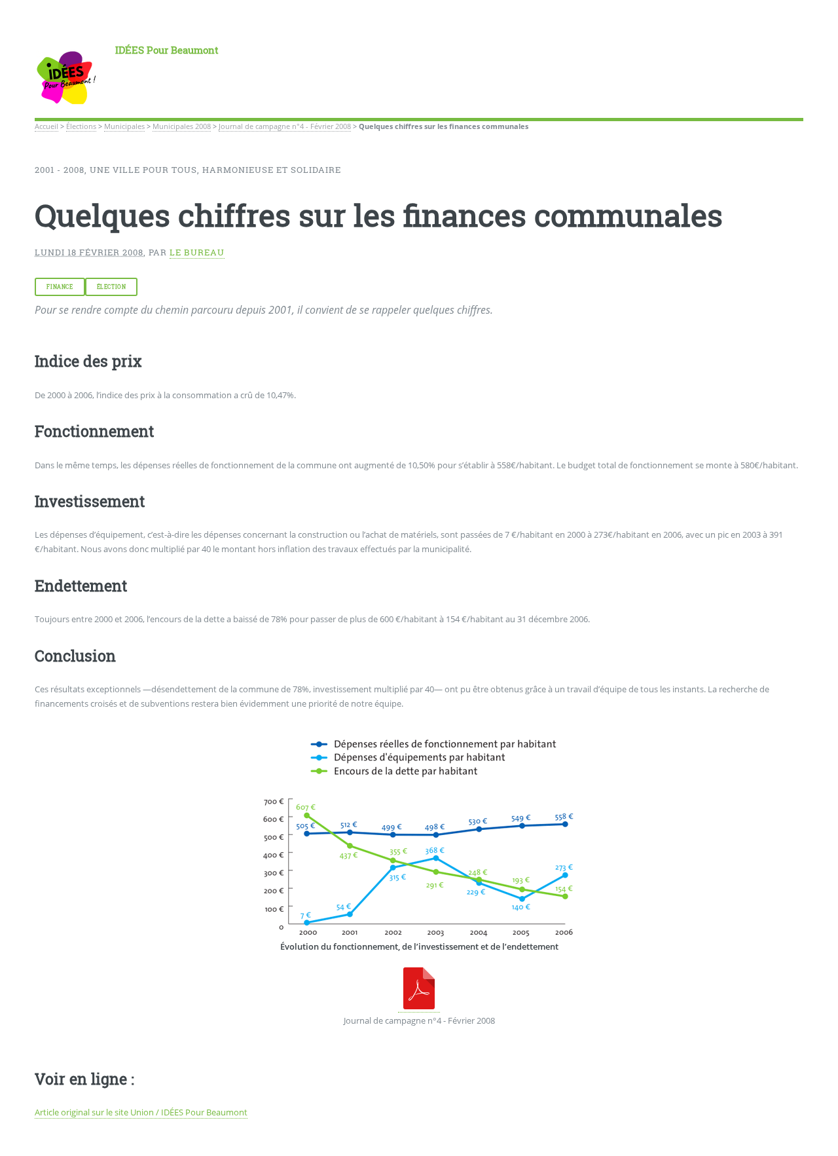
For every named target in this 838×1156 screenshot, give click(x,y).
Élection (111, 287)
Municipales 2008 (182, 126)
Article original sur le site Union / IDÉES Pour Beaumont (141, 1112)
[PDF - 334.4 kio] (419, 1006)
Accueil (46, 126)
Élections (81, 126)
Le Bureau (197, 252)
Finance (59, 287)
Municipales (124, 126)
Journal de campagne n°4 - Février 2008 (285, 126)
